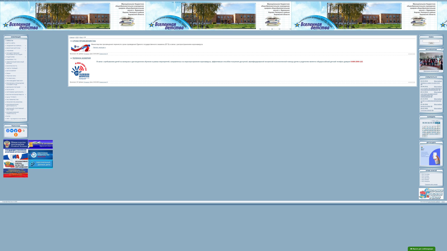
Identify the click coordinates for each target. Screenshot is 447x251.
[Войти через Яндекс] (19, 130)
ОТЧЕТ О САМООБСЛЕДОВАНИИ (431, 101)
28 (436, 133)
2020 (77, 37)
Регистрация (285, 29)
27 (433, 133)
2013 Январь (425, 179)
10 (426, 129)
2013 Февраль (426, 181)
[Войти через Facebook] (15, 130)
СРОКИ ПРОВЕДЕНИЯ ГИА (84, 41)
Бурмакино (86, 53)
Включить (31, 0)
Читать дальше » (99, 47)
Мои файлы (438, 81)
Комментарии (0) (104, 53)
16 (423, 131)
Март (81, 37)
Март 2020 (435, 121)
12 (431, 129)
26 (431, 133)
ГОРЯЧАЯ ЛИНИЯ (426, 110)
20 (433, 131)
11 (428, 129)
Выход (276, 29)
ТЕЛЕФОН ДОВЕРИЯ (82, 58)
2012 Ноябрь (425, 176)
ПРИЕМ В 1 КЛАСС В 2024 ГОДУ (430, 83)
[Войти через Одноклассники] (16, 134)
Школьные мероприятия (431, 71)
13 (433, 129)
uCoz (443, 201)
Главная (71, 37)
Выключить (24, 0)
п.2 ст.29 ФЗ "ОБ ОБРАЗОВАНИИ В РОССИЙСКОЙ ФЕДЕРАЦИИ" (431, 89)
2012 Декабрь (426, 177)
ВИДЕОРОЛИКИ (425, 106)
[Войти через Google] (24, 130)
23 (423, 133)
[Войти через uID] (8, 130)
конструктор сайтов (434, 201)
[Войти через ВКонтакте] (12, 130)
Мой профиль (266, 29)
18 (428, 131)
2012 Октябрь (426, 174)
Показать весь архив (431, 184)
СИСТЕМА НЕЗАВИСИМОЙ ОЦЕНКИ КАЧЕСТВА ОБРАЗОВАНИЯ (429, 95)
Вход (293, 29)
